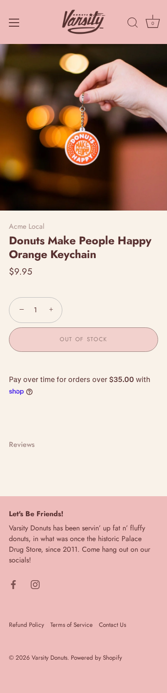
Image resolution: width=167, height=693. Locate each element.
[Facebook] (13, 584)
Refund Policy (26, 624)
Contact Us (112, 624)
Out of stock (83, 339)
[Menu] (14, 22)
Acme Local (27, 226)
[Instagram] (35, 584)
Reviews (22, 444)
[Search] (133, 24)
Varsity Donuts (49, 657)
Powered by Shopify (96, 657)
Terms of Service (71, 624)
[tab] (26, 444)
